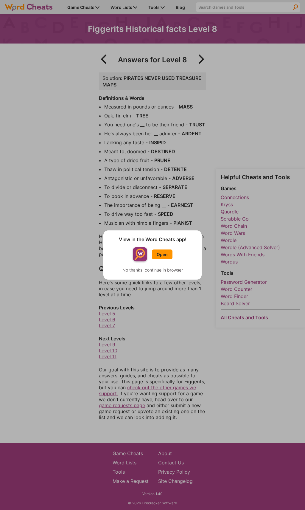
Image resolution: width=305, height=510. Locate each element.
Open (162, 254)
